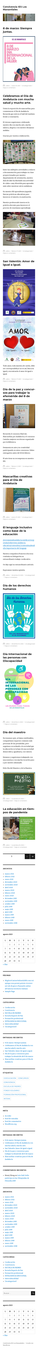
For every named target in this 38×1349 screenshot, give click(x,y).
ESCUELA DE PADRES (13, 1013)
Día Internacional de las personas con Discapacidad (17, 657)
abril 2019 (8, 912)
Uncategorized (26, 85)
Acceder (8, 1116)
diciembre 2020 (11, 882)
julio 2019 (8, 907)
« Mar (5, 964)
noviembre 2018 (11, 923)
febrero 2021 (9, 877)
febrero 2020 (10, 893)
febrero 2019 (9, 917)
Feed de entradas (11, 1119)
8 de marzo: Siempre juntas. (16, 1043)
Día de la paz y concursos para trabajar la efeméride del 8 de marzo (19, 394)
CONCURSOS (23, 1078)
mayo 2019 (9, 909)
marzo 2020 (9, 890)
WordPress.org (11, 1124)
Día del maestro (14, 732)
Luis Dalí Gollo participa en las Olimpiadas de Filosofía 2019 (17, 1178)
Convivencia (10, 1010)
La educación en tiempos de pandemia (19, 810)
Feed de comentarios (13, 1121)
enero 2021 (9, 879)
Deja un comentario (9, 87)
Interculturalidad (11, 1024)
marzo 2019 (9, 915)
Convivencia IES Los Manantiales (15, 8)
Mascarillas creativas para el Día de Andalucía (17, 480)
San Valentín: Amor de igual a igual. (18, 263)
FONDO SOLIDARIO (11, 1090)
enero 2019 (9, 920)
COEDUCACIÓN (10, 1078)
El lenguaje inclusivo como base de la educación (17, 531)
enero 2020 (9, 896)
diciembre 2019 (11, 898)
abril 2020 (9, 887)
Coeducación (10, 1007)
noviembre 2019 (11, 901)
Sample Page (10, 991)
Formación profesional (14, 1018)
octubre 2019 (10, 904)
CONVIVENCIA (9, 1082)
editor (8, 85)
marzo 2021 (9, 874)
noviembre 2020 (11, 885)
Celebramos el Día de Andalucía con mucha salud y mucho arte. (18, 99)
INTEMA (7, 1099)
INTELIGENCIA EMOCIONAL (16, 1021)
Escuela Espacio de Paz (14, 1016)
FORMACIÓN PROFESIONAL (15, 1095)
